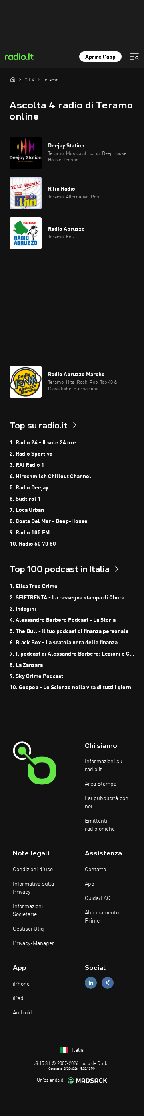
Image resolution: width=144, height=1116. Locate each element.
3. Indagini (23, 609)
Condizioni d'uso (33, 869)
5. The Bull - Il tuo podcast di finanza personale (69, 631)
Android (22, 1013)
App (89, 884)
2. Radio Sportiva (31, 454)
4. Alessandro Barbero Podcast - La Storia (63, 620)
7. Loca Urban (27, 510)
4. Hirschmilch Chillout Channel (50, 476)
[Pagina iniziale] (13, 79)
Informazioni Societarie (28, 910)
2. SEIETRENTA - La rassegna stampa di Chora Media (72, 598)
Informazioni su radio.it (103, 765)
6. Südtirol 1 (25, 499)
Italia (77, 1050)
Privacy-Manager (33, 943)
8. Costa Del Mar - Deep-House (49, 521)
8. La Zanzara (26, 665)
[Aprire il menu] (134, 56)
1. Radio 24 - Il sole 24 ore (43, 443)
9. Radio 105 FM (30, 533)
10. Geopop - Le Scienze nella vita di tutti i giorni (71, 687)
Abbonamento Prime (102, 917)
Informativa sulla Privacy (33, 888)
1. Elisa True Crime (34, 586)
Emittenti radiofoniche (100, 825)
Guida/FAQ (97, 898)
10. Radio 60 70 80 (33, 544)
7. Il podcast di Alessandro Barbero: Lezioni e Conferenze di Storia (72, 654)
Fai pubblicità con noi (106, 802)
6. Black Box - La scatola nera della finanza (64, 643)
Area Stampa (100, 784)
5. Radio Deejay (29, 488)
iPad (18, 998)
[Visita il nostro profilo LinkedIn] (91, 983)
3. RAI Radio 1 (27, 465)
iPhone (21, 984)
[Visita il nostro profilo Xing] (107, 983)
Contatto (95, 869)
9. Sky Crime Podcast (36, 676)
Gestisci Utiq (28, 929)
